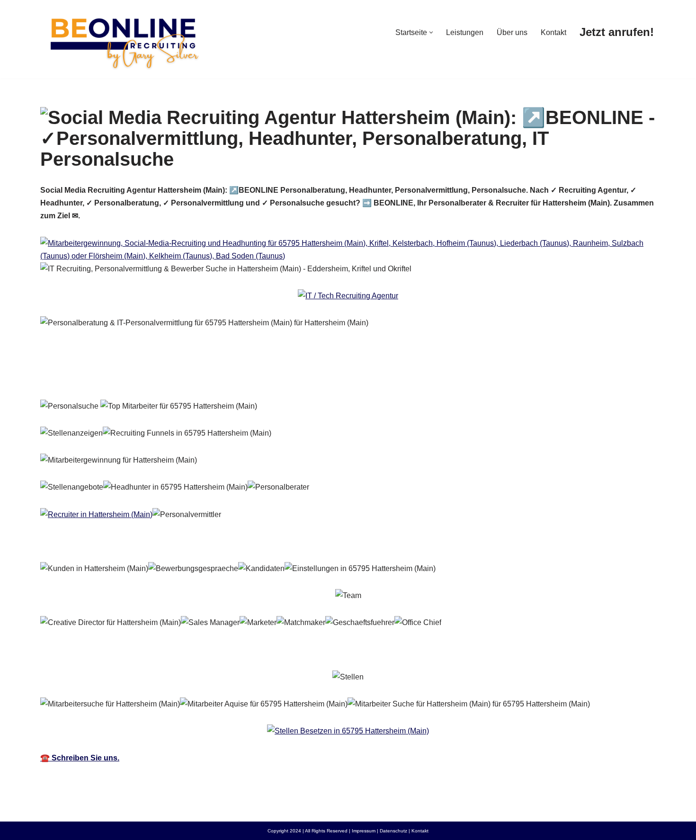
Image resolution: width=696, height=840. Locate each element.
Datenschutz (393, 830)
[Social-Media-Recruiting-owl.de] (123, 39)
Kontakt (553, 32)
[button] (431, 32)
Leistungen (464, 32)
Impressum (363, 830)
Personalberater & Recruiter (104, 378)
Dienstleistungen (216, 378)
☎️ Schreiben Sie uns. (79, 758)
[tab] (104, 378)
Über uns (512, 32)
